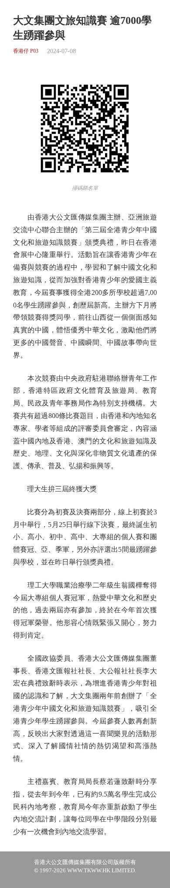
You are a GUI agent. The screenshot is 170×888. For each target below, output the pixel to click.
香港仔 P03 (25, 51)
